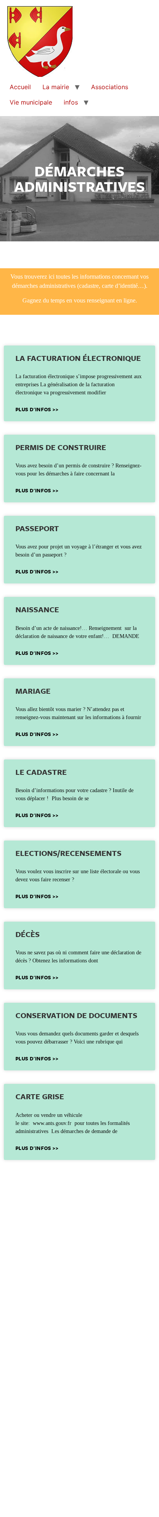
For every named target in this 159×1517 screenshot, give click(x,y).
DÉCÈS (27, 934)
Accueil (20, 87)
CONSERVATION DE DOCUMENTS (76, 1015)
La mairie (55, 87)
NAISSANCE (37, 609)
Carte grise (39, 1096)
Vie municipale (31, 102)
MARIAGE (33, 690)
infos (71, 102)
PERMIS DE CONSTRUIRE (60, 447)
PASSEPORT (37, 528)
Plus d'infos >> (36, 409)
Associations (109, 87)
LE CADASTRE (41, 772)
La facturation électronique (78, 358)
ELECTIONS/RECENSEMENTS (68, 853)
